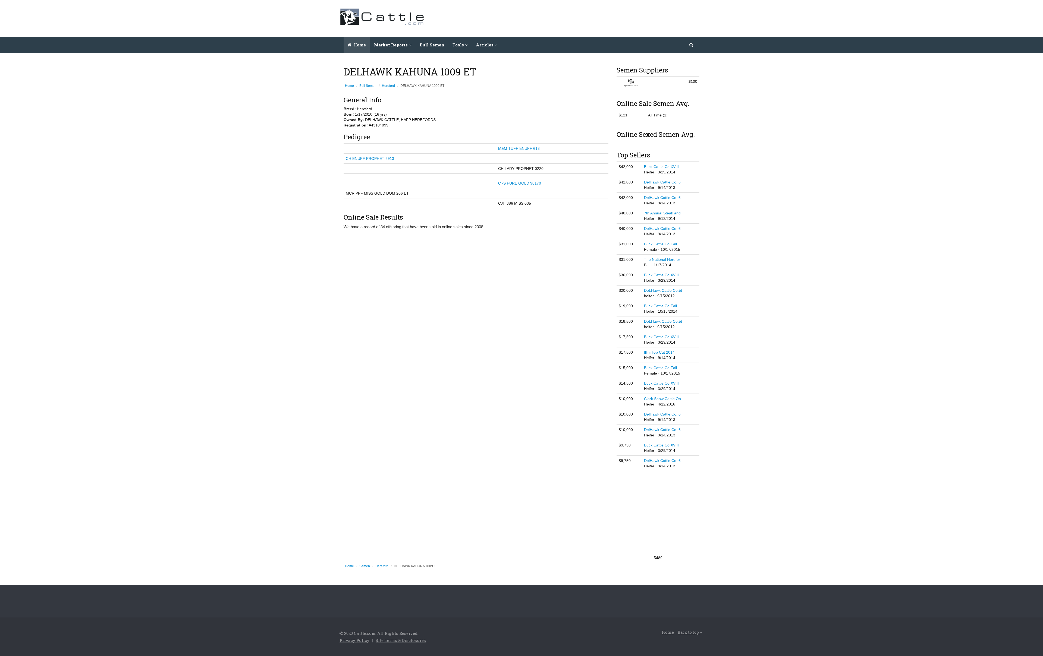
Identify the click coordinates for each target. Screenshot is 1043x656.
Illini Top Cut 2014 (659, 352)
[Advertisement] (604, 17)
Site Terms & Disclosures (401, 640)
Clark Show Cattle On (662, 399)
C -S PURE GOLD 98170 (519, 183)
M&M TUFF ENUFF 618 (519, 148)
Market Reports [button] (391, 44)
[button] (691, 45)
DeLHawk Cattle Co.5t (663, 290)
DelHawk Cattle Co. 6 (662, 182)
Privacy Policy (354, 640)
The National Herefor (662, 259)
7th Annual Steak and (662, 213)
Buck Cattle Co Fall (660, 244)
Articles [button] (485, 44)
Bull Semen (432, 44)
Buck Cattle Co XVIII (661, 166)
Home (359, 44)
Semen (364, 566)
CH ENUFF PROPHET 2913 (370, 158)
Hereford (388, 86)
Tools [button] (459, 44)
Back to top (689, 632)
